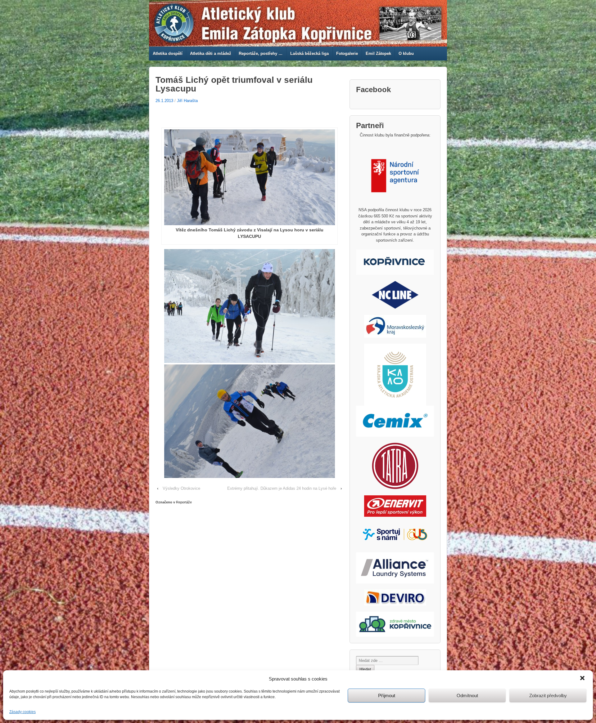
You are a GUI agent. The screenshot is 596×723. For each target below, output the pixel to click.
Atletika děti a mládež (210, 53)
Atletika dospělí (168, 53)
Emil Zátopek (378, 53)
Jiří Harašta (187, 100)
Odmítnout (467, 695)
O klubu (406, 53)
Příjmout (386, 695)
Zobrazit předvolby (548, 695)
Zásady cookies (22, 712)
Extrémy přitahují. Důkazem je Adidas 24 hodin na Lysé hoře (281, 488)
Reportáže (184, 502)
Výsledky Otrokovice (181, 488)
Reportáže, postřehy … (260, 53)
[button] (583, 678)
